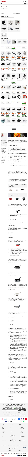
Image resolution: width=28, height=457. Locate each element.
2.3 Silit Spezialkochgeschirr (4, 155)
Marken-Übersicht (4, 440)
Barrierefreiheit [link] (24, 453)
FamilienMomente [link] (22, 436)
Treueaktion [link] (21, 432)
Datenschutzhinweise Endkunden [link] (11, 450)
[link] (23, 1)
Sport (2, 436)
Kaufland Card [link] (22, 428)
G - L (11, 428)
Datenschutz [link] (9, 453)
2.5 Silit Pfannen (4, 157)
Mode (2, 433)
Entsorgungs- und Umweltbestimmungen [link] (17, 453)
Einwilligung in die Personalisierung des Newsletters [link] (14, 414)
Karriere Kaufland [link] (19, 447)
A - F (11, 427)
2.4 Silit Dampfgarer (4, 156)
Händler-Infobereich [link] (22, 441)
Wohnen (3, 432)
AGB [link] (11, 453)
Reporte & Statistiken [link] (3, 447)
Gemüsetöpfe (11, 399)
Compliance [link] (5, 453)
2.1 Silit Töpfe (3, 152)
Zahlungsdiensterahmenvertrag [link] (12, 447)
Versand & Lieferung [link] (13, 441)
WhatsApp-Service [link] (22, 437)
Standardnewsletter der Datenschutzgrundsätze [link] (13, 412)
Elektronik (3, 427)
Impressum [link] (2, 453)
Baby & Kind (3, 431)
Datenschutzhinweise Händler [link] (12, 448)
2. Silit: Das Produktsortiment (3, 151)
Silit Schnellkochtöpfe (11, 204)
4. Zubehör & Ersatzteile (3, 162)
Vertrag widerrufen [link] (13, 439)
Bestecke (11, 400)
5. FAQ (2, 163)
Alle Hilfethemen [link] (13, 435)
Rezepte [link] (21, 431)
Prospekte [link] (21, 427)
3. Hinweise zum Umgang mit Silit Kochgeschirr (4, 160)
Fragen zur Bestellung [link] (13, 436)
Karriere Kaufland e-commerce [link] (19, 450)
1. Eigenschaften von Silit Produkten (4, 149)
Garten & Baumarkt (4, 428)
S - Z (11, 431)
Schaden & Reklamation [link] (13, 440)
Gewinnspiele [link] (21, 433)
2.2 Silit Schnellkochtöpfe (4, 153)
